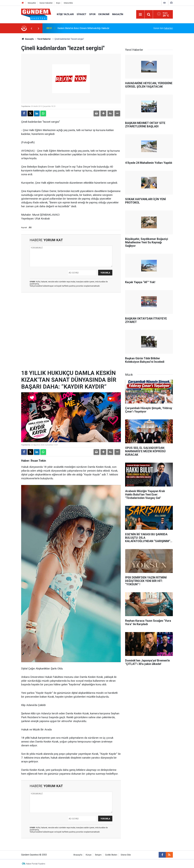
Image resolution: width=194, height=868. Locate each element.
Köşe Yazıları (65, 14)
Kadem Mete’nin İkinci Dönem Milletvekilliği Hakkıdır (83, 28)
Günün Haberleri (46, 3)
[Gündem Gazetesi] (36, 14)
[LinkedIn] (37, 113)
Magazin (117, 14)
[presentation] (31, 28)
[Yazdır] (96, 113)
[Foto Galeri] (171, 2)
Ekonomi (103, 14)
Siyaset (81, 14)
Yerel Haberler (44, 39)
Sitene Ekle (68, 3)
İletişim (98, 855)
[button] (103, 113)
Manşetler (32, 3)
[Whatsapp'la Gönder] (43, 113)
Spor (92, 14)
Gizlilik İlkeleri (111, 855)
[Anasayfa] (22, 3)
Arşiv (58, 3)
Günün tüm (163, 28)
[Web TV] (164, 2)
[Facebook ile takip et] (162, 855)
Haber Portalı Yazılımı (35, 864)
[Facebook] (24, 113)
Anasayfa (29, 39)
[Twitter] (30, 113)
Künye (88, 855)
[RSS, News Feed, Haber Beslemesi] (169, 855)
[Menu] (140, 14)
